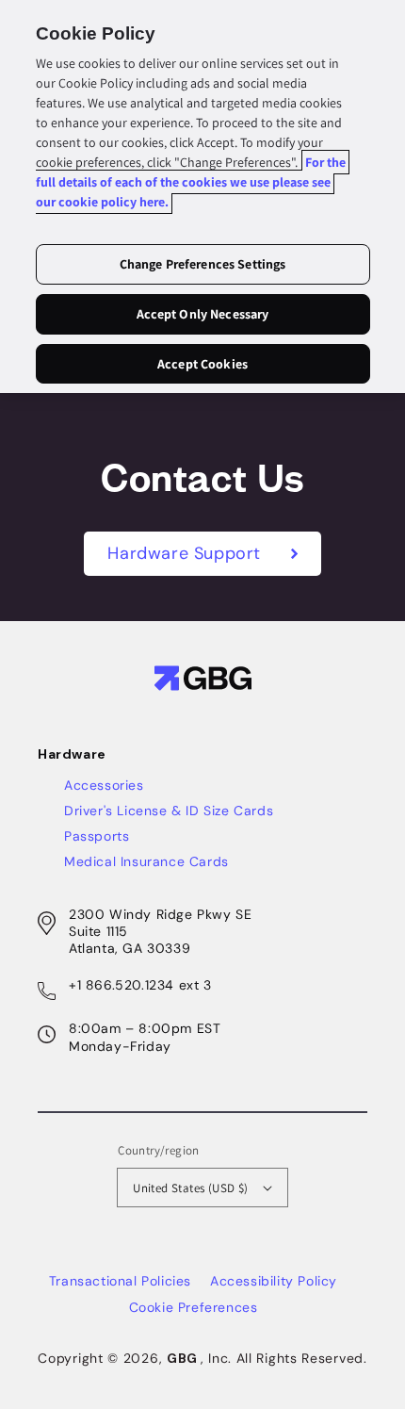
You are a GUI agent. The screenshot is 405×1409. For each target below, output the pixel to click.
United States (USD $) (190, 1188)
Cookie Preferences (193, 1307)
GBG (182, 1358)
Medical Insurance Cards (146, 861)
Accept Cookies (202, 363)
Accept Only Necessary (203, 313)
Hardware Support (186, 553)
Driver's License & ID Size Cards (168, 810)
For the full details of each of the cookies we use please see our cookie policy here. (191, 182)
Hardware (72, 753)
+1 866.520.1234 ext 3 (140, 984)
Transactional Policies (120, 1280)
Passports (96, 835)
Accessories (104, 785)
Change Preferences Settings (203, 263)
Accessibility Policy (273, 1280)
